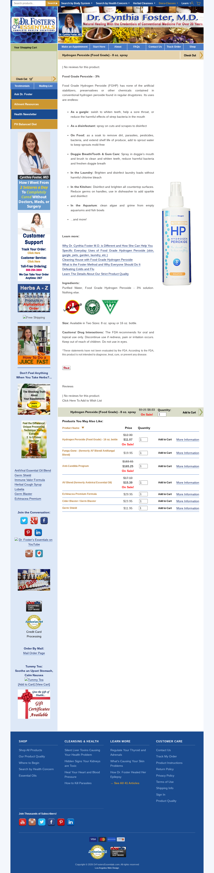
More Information (187, 439)
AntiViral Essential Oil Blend (33, 470)
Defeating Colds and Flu (78, 269)
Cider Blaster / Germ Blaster (79, 501)
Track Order (174, 46)
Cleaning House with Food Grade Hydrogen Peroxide (97, 259)
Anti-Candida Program (75, 466)
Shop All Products (30, 750)
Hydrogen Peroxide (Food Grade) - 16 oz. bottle (90, 439)
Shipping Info (164, 788)
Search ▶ (52, 3)
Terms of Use (165, 781)
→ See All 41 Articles (124, 783)
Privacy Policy (165, 775)
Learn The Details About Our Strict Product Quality (95, 273)
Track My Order (166, 756)
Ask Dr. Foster (23, 94)
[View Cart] (43, 684)
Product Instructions (169, 762)
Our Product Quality (32, 756)
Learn (186, 3)
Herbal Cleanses (144, 3)
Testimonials (22, 86)
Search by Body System (77, 3)
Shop (193, 46)
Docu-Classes (168, 3)
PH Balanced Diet (25, 124)
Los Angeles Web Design (107, 868)
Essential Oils (28, 775)
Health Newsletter (25, 114)
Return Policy (165, 769)
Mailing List (45, 86)
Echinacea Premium (28, 498)
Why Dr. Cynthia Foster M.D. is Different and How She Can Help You (107, 245)
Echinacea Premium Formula (79, 494)
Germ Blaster (23, 493)
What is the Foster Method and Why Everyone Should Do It (101, 264)
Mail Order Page (34, 653)
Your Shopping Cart (24, 47)
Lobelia (19, 489)
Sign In (160, 794)
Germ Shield (23, 475)
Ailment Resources (26, 104)
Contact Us (155, 46)
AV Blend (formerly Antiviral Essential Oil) (87, 482)
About (117, 46)
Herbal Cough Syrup (28, 484)
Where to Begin (29, 762)
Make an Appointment (75, 46)
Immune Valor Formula (30, 479)
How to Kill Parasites (78, 783)
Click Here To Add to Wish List (82, 400)
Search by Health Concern (113, 3)
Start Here (99, 46)
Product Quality (166, 800)
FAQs (136, 46)
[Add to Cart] (26, 684)
